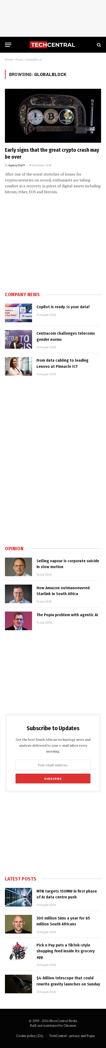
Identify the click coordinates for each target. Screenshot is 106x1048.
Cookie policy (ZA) (29, 1036)
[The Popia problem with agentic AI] (18, 621)
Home (9, 59)
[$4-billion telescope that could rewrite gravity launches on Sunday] (18, 984)
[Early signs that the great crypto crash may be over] (53, 115)
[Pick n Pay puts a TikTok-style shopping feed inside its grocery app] (18, 951)
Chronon (70, 1025)
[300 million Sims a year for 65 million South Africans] (18, 924)
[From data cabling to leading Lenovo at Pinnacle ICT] (18, 366)
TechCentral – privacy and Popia (72, 1036)
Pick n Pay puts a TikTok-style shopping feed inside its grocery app (65, 951)
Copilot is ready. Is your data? (63, 306)
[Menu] (8, 44)
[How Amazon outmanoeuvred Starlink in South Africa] (18, 594)
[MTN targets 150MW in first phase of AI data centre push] (18, 897)
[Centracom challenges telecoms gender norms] (18, 339)
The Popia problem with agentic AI (67, 614)
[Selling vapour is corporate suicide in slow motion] (18, 567)
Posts (19, 59)
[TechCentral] (53, 45)
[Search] (98, 44)
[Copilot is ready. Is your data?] (18, 313)
